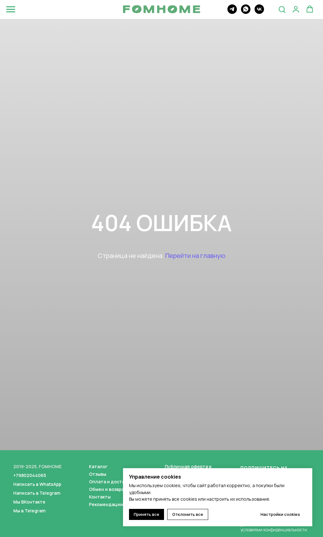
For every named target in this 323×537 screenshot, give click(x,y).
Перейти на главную (195, 308)
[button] (282, 9)
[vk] (259, 12)
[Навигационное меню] (10, 9)
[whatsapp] (245, 12)
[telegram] (232, 12)
